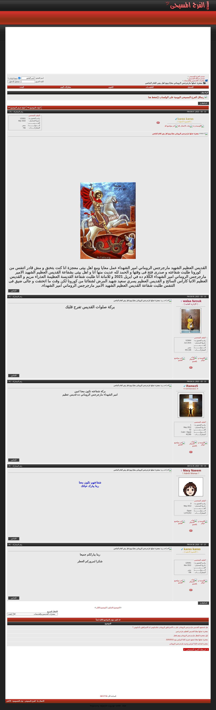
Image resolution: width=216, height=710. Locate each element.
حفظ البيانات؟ (13, 78)
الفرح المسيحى (30, 701)
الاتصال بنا (40, 701)
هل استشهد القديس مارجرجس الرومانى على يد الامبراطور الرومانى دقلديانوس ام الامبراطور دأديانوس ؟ (170, 627)
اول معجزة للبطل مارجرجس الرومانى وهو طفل (190, 635)
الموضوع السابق (114, 607)
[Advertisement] (114, 50)
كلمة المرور (39, 81)
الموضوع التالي (101, 607)
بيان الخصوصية (17, 701)
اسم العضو (40, 78)
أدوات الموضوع (35, 108)
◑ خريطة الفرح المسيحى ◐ (196, 649)
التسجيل (190, 87)
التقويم (110, 87)
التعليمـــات (150, 87)
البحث (22, 87)
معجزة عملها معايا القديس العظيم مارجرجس (192, 631)
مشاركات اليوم (65, 87)
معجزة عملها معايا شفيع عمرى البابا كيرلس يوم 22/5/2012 (187, 640)
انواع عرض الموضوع (17, 108)
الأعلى (8, 701)
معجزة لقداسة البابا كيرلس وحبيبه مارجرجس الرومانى (188, 644)
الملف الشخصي (34, 115)
